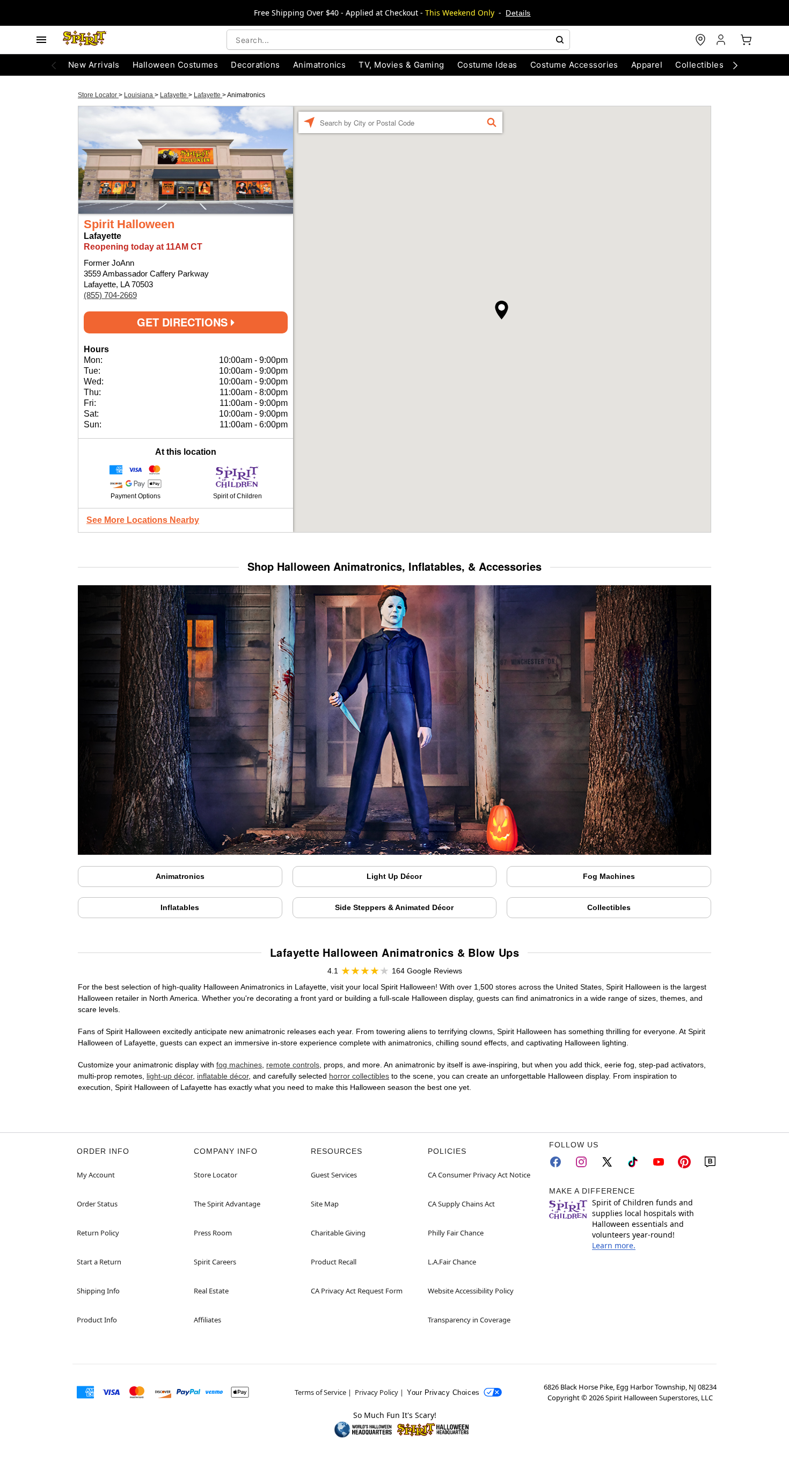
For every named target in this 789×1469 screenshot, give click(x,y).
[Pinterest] (684, 1162)
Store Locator (98, 95)
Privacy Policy (376, 1392)
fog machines (239, 1064)
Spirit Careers (215, 1262)
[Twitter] (607, 1162)
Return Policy (98, 1233)
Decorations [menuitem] (255, 65)
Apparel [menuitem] (646, 65)
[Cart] (746, 40)
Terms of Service (320, 1392)
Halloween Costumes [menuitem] (175, 65)
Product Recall (333, 1262)
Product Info (97, 1320)
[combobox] (398, 39)
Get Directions (184, 322)
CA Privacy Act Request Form (357, 1291)
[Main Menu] (41, 39)
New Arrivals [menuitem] (94, 65)
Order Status (97, 1204)
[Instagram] (581, 1162)
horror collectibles (359, 1076)
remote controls (292, 1064)
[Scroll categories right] (735, 65)
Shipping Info (98, 1291)
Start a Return (99, 1262)
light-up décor (170, 1076)
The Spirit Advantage (227, 1204)
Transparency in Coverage (469, 1320)
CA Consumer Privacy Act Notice (479, 1175)
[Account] (722, 39)
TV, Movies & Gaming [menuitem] (401, 65)
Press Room (213, 1233)
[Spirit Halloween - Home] (85, 39)
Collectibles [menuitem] (699, 65)
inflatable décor (223, 1076)
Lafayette (174, 95)
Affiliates (207, 1320)
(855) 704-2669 (110, 295)
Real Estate (211, 1291)
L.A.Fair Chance (452, 1262)
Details (518, 13)
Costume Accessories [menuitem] (574, 65)
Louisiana (139, 95)
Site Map (325, 1204)
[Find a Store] (700, 39)
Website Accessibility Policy (471, 1291)
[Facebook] (555, 1162)
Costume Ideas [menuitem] (487, 65)
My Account (96, 1175)
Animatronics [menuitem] (319, 65)
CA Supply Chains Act (461, 1204)
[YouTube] (658, 1162)
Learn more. (613, 1245)
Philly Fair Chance (456, 1233)
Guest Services (334, 1175)
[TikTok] (632, 1162)
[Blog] (710, 1162)
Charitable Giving (338, 1233)
